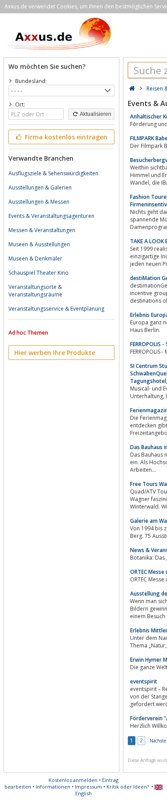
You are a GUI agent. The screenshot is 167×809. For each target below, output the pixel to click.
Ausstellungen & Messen (38, 201)
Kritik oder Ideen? (127, 786)
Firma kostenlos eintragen (65, 137)
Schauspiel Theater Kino (38, 272)
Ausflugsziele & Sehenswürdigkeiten (53, 173)
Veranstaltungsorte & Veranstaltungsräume (35, 290)
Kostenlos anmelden (73, 780)
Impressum (88, 786)
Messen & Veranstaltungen (41, 230)
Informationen (53, 786)
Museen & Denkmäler (35, 258)
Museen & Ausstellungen (39, 244)
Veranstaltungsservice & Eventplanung (56, 308)
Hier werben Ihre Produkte (54, 352)
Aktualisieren (95, 114)
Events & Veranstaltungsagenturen (51, 216)
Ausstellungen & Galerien (40, 187)
